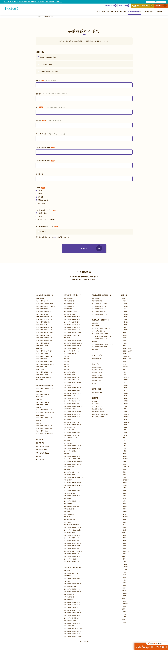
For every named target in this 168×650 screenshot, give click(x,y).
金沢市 (124, 601)
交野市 (124, 474)
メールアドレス (51, 134)
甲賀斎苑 (38, 407)
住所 (51, 107)
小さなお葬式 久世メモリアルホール (46, 306)
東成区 (126, 419)
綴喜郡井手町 (126, 353)
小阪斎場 (66, 361)
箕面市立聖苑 (67, 498)
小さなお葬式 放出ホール (71, 314)
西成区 (126, 411)
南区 (125, 327)
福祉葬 (94, 383)
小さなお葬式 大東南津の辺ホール (73, 459)
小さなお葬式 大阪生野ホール (72, 559)
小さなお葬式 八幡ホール (43, 367)
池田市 (124, 453)
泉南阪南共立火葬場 (69, 519)
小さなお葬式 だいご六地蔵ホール (45, 351)
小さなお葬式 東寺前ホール (43, 311)
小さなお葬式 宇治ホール (43, 353)
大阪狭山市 (126, 467)
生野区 (126, 380)
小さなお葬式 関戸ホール (99, 311)
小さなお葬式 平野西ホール (71, 335)
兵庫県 (123, 556)
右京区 (126, 303)
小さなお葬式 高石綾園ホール (72, 490)
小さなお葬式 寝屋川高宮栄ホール (73, 477)
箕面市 (124, 522)
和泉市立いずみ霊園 (69, 493)
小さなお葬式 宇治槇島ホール (44, 356)
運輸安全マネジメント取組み (100, 414)
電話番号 (48, 120)
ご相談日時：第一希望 (45, 147)
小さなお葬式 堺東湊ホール (71, 553)
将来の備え (41, 203)
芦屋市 (124, 572)
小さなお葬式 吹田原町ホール (72, 432)
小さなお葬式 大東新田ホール (72, 456)
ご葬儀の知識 (148, 12)
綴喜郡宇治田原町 (127, 351)
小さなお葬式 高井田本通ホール (72, 382)
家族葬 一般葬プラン (98, 367)
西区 (125, 409)
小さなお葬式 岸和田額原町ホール (73, 546)
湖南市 (124, 553)
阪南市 (124, 509)
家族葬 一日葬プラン (98, 372)
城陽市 (124, 340)
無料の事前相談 (96, 358)
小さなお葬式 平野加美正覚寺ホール (74, 530)
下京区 (126, 314)
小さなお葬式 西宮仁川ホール (72, 589)
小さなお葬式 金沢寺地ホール (100, 331)
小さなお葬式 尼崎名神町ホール (72, 584)
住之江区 (126, 390)
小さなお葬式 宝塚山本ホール (72, 610)
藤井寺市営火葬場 (69, 514)
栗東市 (124, 543)
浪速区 (126, 406)
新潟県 (123, 609)
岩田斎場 (66, 356)
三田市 (124, 588)
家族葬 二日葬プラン (98, 370)
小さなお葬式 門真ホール (71, 467)
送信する (84, 248)
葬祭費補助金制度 (97, 392)
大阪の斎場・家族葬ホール (72, 295)
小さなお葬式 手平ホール (99, 309)
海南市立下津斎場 (97, 301)
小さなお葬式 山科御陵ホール (44, 338)
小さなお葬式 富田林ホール (71, 548)
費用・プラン (119, 12)
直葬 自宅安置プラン (98, 378)
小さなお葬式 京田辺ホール (43, 359)
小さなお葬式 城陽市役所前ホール (45, 364)
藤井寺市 (125, 517)
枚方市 (124, 514)
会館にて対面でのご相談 (48, 57)
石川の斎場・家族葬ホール (101, 320)
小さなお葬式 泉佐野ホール (71, 538)
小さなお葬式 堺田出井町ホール (72, 340)
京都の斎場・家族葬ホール (44, 295)
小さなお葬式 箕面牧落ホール (72, 501)
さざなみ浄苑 (39, 397)
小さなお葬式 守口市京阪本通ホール (74, 461)
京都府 (123, 298)
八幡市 (124, 345)
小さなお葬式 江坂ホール (71, 430)
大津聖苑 (38, 420)
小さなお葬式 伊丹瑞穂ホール (72, 605)
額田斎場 (66, 359)
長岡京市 (125, 335)
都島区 (126, 432)
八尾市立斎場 (67, 385)
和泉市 (124, 461)
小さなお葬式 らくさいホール (44, 319)
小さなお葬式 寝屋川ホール (71, 472)
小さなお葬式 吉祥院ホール (43, 309)
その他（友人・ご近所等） (47, 219)
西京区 (126, 319)
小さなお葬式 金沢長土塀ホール (101, 328)
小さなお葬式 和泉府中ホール (72, 496)
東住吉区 (126, 417)
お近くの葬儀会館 (134, 12)
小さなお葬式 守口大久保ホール (72, 464)
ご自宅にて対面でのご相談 (49, 71)
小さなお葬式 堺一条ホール (71, 351)
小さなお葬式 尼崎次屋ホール (72, 623)
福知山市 (125, 367)
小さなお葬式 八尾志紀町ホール (72, 388)
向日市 (124, 332)
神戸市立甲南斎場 (69, 597)
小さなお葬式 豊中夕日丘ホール (72, 446)
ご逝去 (40, 190)
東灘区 (126, 564)
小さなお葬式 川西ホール (71, 607)
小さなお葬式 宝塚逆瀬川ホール (72, 613)
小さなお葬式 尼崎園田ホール (72, 615)
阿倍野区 (126, 377)
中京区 (126, 317)
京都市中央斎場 (40, 298)
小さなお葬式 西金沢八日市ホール (101, 336)
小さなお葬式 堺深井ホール (71, 540)
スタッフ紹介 (96, 404)
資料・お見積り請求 (42, 446)
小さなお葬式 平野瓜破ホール (72, 535)
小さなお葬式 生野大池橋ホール (72, 322)
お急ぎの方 (39, 439)
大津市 (124, 535)
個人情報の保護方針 (97, 409)
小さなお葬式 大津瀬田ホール (44, 418)
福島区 (126, 427)
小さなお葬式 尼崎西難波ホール (72, 618)
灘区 (125, 561)
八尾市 (124, 527)
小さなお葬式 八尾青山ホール (72, 390)
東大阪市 (125, 511)
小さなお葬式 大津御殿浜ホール (44, 389)
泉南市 (124, 493)
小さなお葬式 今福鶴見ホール (72, 317)
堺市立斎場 (67, 338)
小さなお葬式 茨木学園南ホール (72, 424)
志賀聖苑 (38, 423)
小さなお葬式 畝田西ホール (99, 339)
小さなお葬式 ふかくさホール (44, 327)
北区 (125, 309)
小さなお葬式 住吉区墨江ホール (72, 332)
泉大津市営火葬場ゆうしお (71, 525)
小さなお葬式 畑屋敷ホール (99, 314)
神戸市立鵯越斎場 (69, 594)
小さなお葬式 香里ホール (71, 474)
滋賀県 (123, 532)
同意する (43, 231)
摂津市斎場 (67, 440)
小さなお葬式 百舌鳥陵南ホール (72, 345)
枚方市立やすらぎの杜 (70, 409)
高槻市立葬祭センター (70, 396)
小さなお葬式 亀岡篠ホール (43, 374)
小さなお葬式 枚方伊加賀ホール (72, 411)
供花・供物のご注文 (42, 453)
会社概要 (94, 401)
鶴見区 (126, 401)
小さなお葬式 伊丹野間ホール (72, 578)
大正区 (126, 396)
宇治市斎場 (39, 348)
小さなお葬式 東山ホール (43, 324)
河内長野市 (126, 480)
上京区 (126, 306)
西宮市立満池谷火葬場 (70, 586)
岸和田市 (125, 482)
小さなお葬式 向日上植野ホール (44, 343)
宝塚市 (124, 582)
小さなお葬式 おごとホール (43, 431)
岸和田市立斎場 (68, 480)
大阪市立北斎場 (68, 298)
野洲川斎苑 (39, 399)
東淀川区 (126, 422)
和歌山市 (125, 593)
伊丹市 (124, 577)
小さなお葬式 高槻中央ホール (72, 401)
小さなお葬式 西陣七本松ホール (44, 322)
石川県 (123, 598)
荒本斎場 (66, 369)
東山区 (126, 322)
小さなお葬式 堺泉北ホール (71, 348)
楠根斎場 (66, 367)
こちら (55, 237)
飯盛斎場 (66, 453)
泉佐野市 (125, 459)
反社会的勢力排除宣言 (98, 417)
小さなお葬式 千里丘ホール (71, 435)
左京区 (126, 311)
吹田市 (124, 488)
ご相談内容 (39, 174)
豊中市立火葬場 (68, 443)
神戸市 (124, 559)
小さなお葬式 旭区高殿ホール (72, 327)
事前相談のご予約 (41, 449)
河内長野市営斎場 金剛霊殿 (71, 506)
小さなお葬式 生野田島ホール (72, 324)
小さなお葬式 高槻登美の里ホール (73, 406)
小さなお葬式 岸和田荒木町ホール (73, 485)
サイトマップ (40, 460)
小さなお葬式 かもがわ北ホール (44, 332)
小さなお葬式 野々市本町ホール (101, 347)
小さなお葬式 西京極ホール (43, 314)
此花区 (126, 385)
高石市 (124, 498)
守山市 (124, 540)
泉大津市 (125, 456)
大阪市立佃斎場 (68, 309)
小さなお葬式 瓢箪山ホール (71, 377)
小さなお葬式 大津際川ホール (44, 426)
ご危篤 (40, 194)
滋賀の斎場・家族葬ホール (44, 386)
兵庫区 (126, 569)
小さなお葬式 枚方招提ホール (72, 417)
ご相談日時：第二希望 (45, 161)
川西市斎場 (67, 581)
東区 (125, 617)
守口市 (124, 525)
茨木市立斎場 (67, 419)
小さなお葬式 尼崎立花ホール (72, 634)
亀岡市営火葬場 (40, 369)
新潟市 (124, 611)
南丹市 (124, 364)
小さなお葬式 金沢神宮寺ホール (101, 333)
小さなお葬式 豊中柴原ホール (72, 448)
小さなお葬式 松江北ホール (99, 303)
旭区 (125, 374)
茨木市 (124, 464)
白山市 (124, 606)
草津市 (124, 538)
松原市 (124, 519)
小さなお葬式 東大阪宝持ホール (72, 543)
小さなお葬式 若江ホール (71, 374)
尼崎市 (124, 575)
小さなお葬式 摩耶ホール (71, 573)
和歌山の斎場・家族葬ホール (101, 295)
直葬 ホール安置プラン (98, 375)
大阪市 (124, 372)
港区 (125, 430)
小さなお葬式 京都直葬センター (44, 303)
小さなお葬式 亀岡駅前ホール (44, 372)
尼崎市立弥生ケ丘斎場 (70, 620)
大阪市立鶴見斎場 (69, 303)
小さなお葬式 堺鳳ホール (71, 353)
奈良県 (123, 619)
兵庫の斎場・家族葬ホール (72, 567)
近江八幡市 (126, 551)
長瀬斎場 (66, 364)
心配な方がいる (43, 200)
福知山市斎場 (39, 380)
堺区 (125, 443)
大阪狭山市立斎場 (69, 509)
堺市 (124, 438)
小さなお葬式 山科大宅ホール (44, 340)
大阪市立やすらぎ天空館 (70, 311)
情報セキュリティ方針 (98, 411)
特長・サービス (97, 355)
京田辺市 (125, 343)
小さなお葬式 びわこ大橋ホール (44, 433)
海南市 (124, 596)
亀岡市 (124, 361)
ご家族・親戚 (42, 213)
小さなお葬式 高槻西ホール (71, 403)
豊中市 (124, 503)
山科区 (126, 330)
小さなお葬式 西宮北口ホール (72, 602)
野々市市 (125, 604)
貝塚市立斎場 (67, 522)
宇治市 (124, 338)
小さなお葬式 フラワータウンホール (74, 628)
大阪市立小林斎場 (69, 301)
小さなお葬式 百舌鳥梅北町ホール (73, 343)
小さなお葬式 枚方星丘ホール (72, 414)
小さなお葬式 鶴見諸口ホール (72, 319)
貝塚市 (124, 469)
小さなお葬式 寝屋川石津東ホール (73, 551)
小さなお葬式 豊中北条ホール (72, 451)
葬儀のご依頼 (40, 443)
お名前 (46, 80)
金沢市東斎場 (96, 325)
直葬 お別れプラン (97, 380)
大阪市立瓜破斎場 (69, 306)
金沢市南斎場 (96, 323)
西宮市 (124, 585)
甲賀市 (124, 548)
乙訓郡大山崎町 (127, 359)
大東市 (124, 496)
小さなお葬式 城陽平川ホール (44, 361)
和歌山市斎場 (96, 298)
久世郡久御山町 (127, 348)
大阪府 (123, 369)
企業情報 (159, 12)
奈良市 (124, 622)
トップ (97, 12)
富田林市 (125, 530)
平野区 (126, 424)
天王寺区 (126, 403)
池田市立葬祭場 (68, 503)
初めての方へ (106, 12)
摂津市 (124, 490)
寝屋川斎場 (67, 469)
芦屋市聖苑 (67, 570)
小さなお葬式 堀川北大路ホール (44, 335)
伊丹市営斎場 (67, 576)
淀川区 (126, 435)
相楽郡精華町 (126, 356)
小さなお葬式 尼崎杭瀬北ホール (72, 636)
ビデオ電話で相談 (46, 64)
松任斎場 (94, 341)
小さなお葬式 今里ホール (71, 532)
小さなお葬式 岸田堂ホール (71, 380)
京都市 (124, 301)
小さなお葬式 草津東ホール (43, 405)
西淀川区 (126, 414)
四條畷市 (125, 485)
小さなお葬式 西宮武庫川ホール (72, 591)
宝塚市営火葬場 (68, 599)
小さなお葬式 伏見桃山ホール (44, 330)
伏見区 (126, 324)
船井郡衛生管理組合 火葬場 (43, 377)
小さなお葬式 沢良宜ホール (71, 422)
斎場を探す (125, 295)
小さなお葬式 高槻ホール (71, 398)
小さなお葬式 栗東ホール (43, 394)
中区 (125, 446)
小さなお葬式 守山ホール (43, 402)
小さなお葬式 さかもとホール (44, 428)
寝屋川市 (125, 506)
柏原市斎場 (67, 511)
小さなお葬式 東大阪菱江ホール (72, 527)
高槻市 (124, 501)
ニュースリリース (97, 406)
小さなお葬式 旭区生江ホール (72, 330)
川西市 (124, 580)
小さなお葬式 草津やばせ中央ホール (46, 412)
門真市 (124, 477)
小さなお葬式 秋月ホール (99, 306)
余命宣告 (41, 197)
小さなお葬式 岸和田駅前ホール (72, 482)
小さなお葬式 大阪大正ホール (72, 556)
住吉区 (126, 393)
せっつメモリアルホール (70, 438)
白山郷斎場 (95, 349)
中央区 (126, 398)
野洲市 (124, 546)
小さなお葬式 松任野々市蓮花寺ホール (102, 344)
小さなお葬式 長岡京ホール (43, 345)
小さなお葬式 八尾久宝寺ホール (72, 393)
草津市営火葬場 (40, 415)
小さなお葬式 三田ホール (71, 626)
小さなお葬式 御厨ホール (71, 372)
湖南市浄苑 (39, 391)
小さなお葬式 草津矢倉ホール (44, 410)
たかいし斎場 (67, 488)
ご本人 (40, 216)
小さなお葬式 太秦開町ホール (44, 317)
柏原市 (124, 472)
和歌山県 (124, 590)
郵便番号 (52, 94)
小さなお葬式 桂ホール (42, 301)
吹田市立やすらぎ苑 (69, 427)
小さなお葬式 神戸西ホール (71, 561)
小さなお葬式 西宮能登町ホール (72, 631)
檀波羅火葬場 (67, 517)
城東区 (126, 388)
